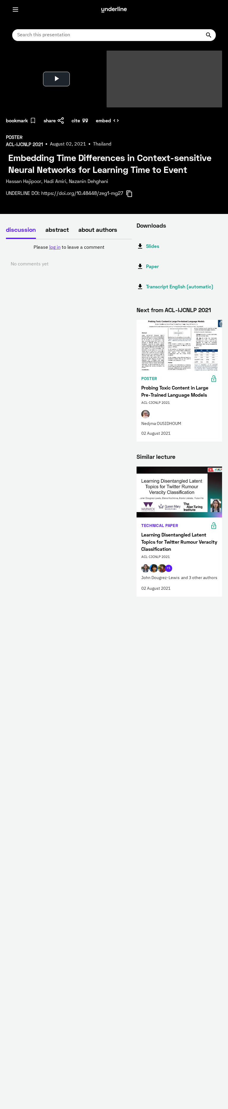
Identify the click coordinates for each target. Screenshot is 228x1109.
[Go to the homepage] (114, 9)
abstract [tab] (57, 229)
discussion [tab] (21, 229)
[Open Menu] (15, 9)
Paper (152, 266)
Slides (152, 246)
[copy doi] (133, 193)
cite (76, 120)
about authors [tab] (97, 229)
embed (103, 120)
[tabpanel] (69, 256)
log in (55, 247)
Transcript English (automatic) (179, 286)
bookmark (17, 120)
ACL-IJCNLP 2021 (188, 309)
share (50, 120)
